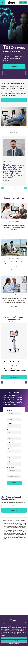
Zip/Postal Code (10, 467)
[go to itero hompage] (12, 2)
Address (8, 461)
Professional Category (11, 474)
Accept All (14, 638)
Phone (8, 436)
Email (8, 429)
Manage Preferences (14, 643)
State (8, 448)
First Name (9, 410)
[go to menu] (2, 2)
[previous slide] (2, 188)
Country (8, 442)
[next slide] (25, 188)
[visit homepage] (14, 620)
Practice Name (9, 423)
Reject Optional (14, 640)
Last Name (9, 417)
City (8, 454)
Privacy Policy (9, 629)
